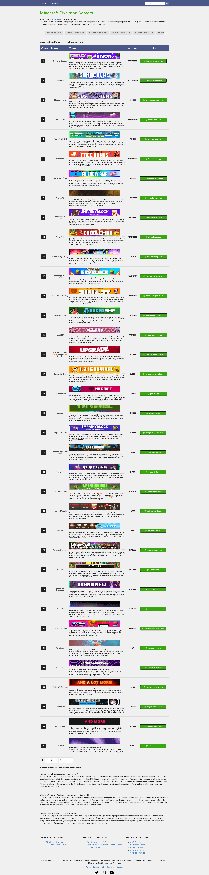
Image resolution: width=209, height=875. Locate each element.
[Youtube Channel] (112, 873)
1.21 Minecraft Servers (54, 842)
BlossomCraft (60, 100)
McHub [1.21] (60, 120)
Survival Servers (137, 850)
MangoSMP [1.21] (60, 433)
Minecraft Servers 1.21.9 (55, 845)
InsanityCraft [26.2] (60, 296)
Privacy (96, 867)
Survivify (60, 472)
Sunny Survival (60, 374)
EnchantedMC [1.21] (60, 276)
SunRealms (60, 80)
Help (103, 867)
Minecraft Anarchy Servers (75, 33)
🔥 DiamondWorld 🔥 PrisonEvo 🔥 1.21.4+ (60, 354)
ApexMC (60, 413)
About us (119, 867)
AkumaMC (60, 198)
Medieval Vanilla (60, 511)
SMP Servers (135, 842)
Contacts (110, 867)
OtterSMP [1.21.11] (60, 257)
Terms (88, 867)
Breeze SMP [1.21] (59, 178)
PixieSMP (60, 335)
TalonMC (60, 237)
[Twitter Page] (97, 873)
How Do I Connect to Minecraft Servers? (104, 845)
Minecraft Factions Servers (144, 33)
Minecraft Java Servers (54, 33)
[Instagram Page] (104, 873)
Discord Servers (94, 847)
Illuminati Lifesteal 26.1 (60, 452)
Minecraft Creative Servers (98, 33)
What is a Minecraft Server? (99, 842)
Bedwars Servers (137, 845)
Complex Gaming (60, 61)
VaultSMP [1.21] (60, 491)
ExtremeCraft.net (60, 550)
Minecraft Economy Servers (121, 33)
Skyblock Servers (137, 853)
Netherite (60, 159)
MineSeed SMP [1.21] (60, 217)
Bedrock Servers (137, 847)
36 (70, 760)
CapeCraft (60, 531)
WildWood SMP (60, 315)
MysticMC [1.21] (60, 139)
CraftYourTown (60, 394)
